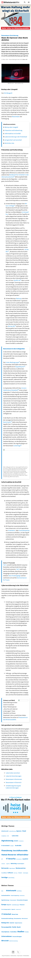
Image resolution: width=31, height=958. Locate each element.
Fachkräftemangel (15, 904)
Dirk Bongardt (8, 93)
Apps (2, 890)
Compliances (4, 835)
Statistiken (13, 932)
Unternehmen (6, 936)
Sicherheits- (11, 530)
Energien (12, 845)
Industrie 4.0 (18, 909)
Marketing (14, 863)
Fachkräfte (18, 845)
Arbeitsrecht (5, 831)
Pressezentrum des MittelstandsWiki (15, 718)
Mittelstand (25, 918)
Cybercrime (15, 836)
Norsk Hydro (7, 422)
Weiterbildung (11, 877)
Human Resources (8, 854)
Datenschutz (22, 895)
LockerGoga (17, 446)
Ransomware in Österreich (13, 783)
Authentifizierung (12, 831)
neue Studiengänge (14, 576)
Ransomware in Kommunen (14, 779)
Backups (18, 299)
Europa (3, 904)
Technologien (25, 873)
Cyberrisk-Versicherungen (13, 776)
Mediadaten (26, 956)
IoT (2, 859)
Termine (27, 932)
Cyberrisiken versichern (13, 773)
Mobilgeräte (5, 923)
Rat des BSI (11, 326)
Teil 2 (18, 569)
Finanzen (22, 905)
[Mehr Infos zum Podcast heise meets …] (15, 808)
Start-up (15, 873)
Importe (13, 909)
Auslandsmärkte (5, 895)
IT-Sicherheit (6, 914)
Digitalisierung (7, 840)
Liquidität (25, 859)
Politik (14, 927)
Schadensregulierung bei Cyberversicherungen (13, 787)
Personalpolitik (6, 927)
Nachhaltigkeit (20, 863)
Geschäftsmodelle (20, 850)
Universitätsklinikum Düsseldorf (15, 389)
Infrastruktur (22, 854)
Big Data (18, 831)
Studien (20, 931)
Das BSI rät (17, 280)
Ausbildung (19, 890)
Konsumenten (19, 859)
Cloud (24, 831)
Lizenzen (3, 863)
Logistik (8, 863)
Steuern (20, 873)
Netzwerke (5, 868)
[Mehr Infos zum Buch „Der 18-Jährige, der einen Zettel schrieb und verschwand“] (15, 18)
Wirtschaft (5, 941)
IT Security (11, 858)
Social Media (4, 873)
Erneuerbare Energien (22, 900)
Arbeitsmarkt (11, 890)
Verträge (4, 877)
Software (10, 873)
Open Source (12, 868)
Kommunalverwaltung (7, 918)
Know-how (15, 914)
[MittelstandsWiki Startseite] (9, 2)
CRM (8, 835)
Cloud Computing (15, 895)
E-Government (5, 845)
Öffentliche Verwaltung (13, 940)
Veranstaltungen (17, 936)
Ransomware (16, 117)
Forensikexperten (24, 530)
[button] (25, 2)
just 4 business (6, 956)
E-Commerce (21, 841)
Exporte (9, 904)
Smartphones (5, 932)
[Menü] (29, 2)
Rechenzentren (21, 868)
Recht (19, 927)
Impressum (19, 956)
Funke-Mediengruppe (12, 362)
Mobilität (12, 923)
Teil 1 (5, 565)
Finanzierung (6, 850)
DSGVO (16, 841)
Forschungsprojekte (6, 909)
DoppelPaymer (19, 367)
